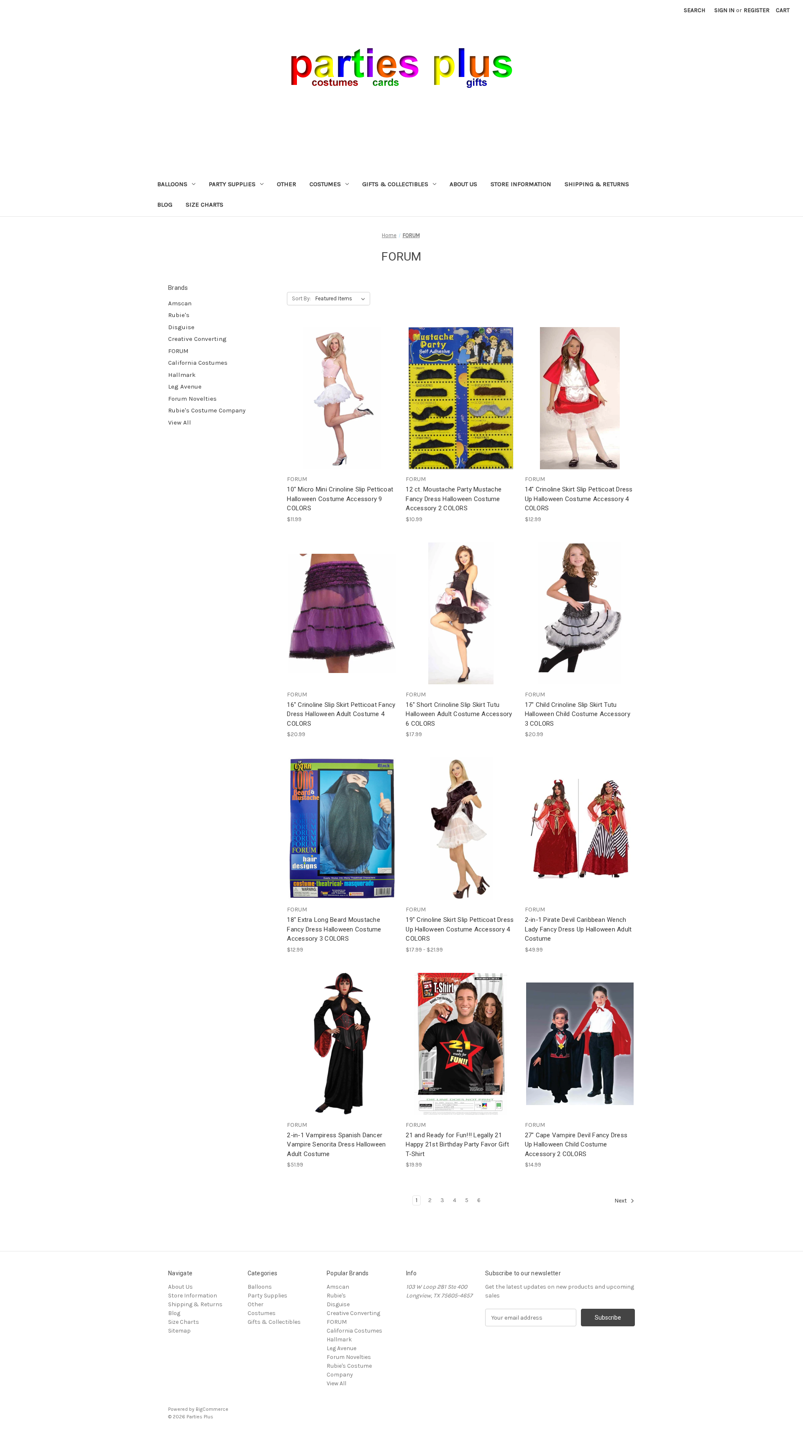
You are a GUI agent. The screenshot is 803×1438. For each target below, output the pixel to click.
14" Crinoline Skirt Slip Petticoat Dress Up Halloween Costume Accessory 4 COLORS (579, 499)
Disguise (181, 327)
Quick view (335, 383)
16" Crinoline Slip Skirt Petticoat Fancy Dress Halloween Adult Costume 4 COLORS (341, 714)
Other (286, 184)
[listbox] (342, 298)
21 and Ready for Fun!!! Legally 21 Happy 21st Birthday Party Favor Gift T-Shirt (457, 1144)
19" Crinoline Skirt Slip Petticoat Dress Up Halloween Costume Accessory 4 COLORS (460, 929)
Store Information (521, 184)
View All (179, 422)
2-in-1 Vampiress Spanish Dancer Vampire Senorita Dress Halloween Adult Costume (336, 1144)
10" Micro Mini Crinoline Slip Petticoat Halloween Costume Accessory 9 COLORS (340, 499)
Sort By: (301, 298)
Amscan (180, 303)
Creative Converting (197, 339)
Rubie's (178, 315)
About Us (463, 184)
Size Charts (204, 204)
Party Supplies (232, 184)
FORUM (178, 351)
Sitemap (179, 1330)
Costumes (325, 184)
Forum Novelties (192, 398)
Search (694, 10)
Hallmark (182, 375)
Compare (339, 398)
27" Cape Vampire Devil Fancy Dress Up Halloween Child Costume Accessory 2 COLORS (576, 1144)
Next (621, 1201)
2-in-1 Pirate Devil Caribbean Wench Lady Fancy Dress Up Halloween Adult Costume (578, 929)
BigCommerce (212, 1409)
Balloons (172, 184)
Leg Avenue (185, 386)
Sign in (724, 10)
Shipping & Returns (597, 184)
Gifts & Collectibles (395, 184)
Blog (164, 204)
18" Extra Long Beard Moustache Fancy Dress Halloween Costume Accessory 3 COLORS (334, 929)
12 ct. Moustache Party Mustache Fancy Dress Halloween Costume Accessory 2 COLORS (453, 499)
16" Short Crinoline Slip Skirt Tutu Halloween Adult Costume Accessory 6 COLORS (459, 714)
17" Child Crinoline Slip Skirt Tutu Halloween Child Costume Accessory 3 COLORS (577, 714)
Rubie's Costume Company (207, 410)
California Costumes (198, 362)
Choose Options (342, 413)
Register (757, 10)
